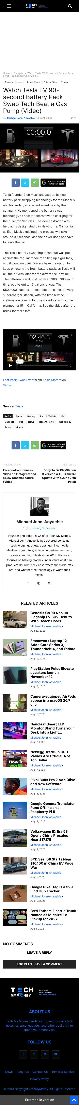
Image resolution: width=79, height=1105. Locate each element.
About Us (23, 1071)
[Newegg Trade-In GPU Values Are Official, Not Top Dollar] (15, 759)
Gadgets (18, 73)
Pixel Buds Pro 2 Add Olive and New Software (52, 782)
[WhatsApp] (35, 183)
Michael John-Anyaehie (21, 117)
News (19, 82)
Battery (31, 416)
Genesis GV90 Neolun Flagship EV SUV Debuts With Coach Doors (51, 617)
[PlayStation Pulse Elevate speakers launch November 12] (15, 676)
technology (65, 421)
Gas (21, 421)
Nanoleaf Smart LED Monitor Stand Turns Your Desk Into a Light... (52, 728)
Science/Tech (50, 82)
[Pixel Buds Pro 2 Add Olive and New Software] (15, 787)
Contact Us (40, 1071)
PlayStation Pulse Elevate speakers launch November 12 (52, 673)
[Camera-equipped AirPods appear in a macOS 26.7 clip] (15, 703)
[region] (39, 43)
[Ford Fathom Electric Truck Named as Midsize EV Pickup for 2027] (15, 918)
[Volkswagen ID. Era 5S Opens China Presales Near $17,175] (15, 838)
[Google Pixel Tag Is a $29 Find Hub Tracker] (15, 894)
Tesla (19, 406)
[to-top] (74, 1098)
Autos (19, 416)
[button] (9, 6)
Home (6, 73)
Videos (64, 82)
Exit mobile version (39, 1100)
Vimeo (7, 385)
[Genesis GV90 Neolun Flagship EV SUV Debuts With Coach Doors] (15, 620)
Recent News (33, 82)
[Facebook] (16, 183)
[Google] (53, 183)
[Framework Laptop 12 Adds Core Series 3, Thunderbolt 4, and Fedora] (15, 648)
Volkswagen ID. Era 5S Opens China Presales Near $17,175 (49, 835)
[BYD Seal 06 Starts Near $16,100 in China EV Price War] (15, 866)
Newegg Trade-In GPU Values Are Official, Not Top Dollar (50, 756)
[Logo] (39, 999)
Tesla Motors (52, 380)
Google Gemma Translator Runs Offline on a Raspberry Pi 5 (52, 808)
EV (62, 416)
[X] (25, 183)
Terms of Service (63, 1071)
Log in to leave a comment (39, 964)
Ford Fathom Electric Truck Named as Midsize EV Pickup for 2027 (53, 915)
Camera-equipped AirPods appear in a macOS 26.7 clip (53, 700)
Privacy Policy (39, 1079)
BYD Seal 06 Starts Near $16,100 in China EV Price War (51, 863)
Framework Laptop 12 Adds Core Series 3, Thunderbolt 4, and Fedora (52, 645)
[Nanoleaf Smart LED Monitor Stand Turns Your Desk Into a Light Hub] (15, 731)
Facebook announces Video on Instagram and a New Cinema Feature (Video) (19, 475)
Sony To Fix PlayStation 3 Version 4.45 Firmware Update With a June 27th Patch (59, 475)
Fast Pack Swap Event (18, 380)
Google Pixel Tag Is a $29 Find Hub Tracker (51, 889)
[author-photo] (39, 516)
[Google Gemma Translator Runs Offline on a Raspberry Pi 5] (15, 811)
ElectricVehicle (48, 416)
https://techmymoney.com (39, 528)
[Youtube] (56, 1054)
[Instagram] (39, 583)
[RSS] (34, 1054)
